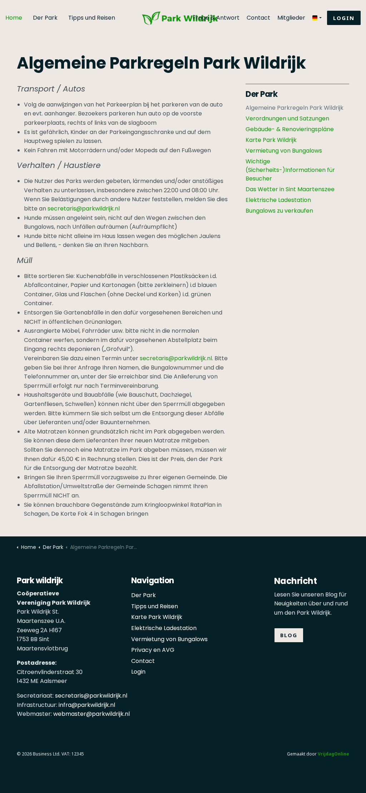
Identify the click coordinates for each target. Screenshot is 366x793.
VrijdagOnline (333, 754)
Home (13, 18)
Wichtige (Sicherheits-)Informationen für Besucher (290, 170)
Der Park (45, 18)
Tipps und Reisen (91, 18)
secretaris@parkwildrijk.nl (84, 208)
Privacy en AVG (152, 650)
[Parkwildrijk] (183, 10)
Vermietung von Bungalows (284, 151)
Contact (258, 18)
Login (344, 17)
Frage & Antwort (216, 18)
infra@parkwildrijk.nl (87, 705)
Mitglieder (291, 18)
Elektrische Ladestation (278, 200)
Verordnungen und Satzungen (287, 118)
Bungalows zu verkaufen (279, 211)
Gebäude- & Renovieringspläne (290, 129)
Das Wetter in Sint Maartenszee (290, 189)
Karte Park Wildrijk (271, 140)
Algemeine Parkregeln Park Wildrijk (294, 108)
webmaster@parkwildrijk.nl (91, 714)
